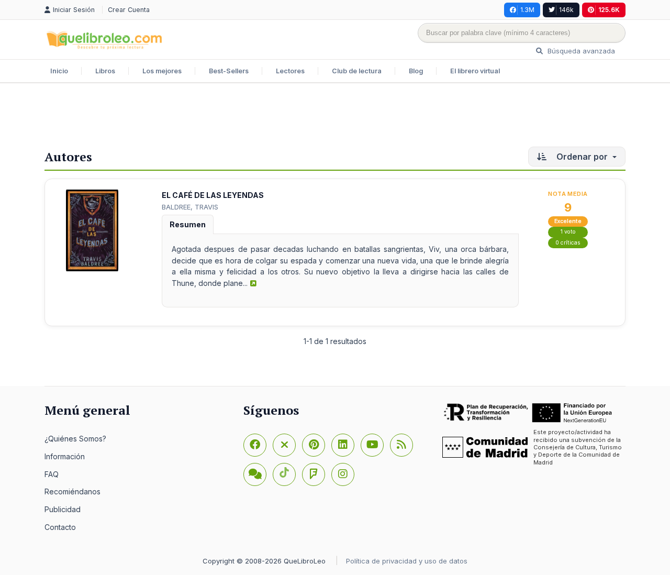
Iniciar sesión (75, 10)
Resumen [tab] (188, 224)
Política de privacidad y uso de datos (406, 561)
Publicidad (62, 509)
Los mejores (162, 71)
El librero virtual (475, 71)
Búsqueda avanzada (580, 51)
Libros (105, 71)
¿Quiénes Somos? (75, 438)
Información (64, 456)
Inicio (59, 71)
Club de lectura (357, 71)
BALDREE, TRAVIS (190, 207)
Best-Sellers (229, 71)
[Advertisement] (335, 117)
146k (566, 10)
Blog (416, 71)
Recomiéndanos (72, 491)
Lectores (290, 71)
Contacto (60, 527)
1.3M (527, 10)
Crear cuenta (129, 10)
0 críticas (567, 242)
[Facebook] (254, 445)
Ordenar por (582, 156)
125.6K (609, 10)
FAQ (51, 474)
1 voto (568, 231)
